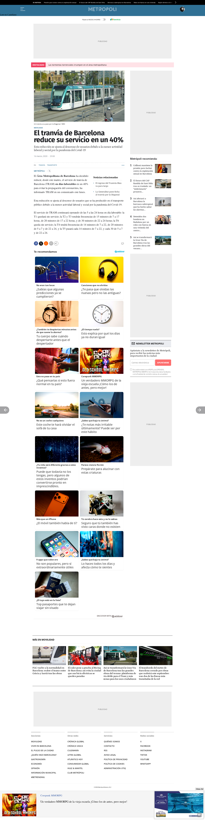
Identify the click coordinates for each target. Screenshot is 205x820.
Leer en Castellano (8, 15)
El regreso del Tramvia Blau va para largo (108, 184)
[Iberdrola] (115, 19)
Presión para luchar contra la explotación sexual (60, 2)
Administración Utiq (115, 768)
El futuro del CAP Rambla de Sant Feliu (92, 2)
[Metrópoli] (102, 9)
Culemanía (73, 750)
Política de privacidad (115, 759)
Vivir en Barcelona (41, 746)
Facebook (145, 746)
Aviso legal (110, 755)
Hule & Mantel (75, 768)
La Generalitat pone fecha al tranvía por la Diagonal (108, 193)
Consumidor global (78, 763)
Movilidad (38, 128)
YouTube (144, 759)
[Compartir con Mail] (51, 243)
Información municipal (43, 772)
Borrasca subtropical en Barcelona (119, 2)
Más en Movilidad (43, 639)
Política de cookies (114, 763)
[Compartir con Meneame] (46, 243)
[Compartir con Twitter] (41, 243)
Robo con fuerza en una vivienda (144, 2)
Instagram (146, 750)
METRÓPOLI (39, 171)
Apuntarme (163, 362)
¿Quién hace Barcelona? (43, 755)
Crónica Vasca (75, 746)
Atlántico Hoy (75, 759)
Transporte (52, 165)
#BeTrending (38, 777)
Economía (36, 763)
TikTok (143, 755)
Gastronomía (38, 759)
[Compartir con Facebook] (36, 243)
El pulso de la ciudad (42, 750)
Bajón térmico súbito (165, 2)
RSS (105, 750)
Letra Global (74, 755)
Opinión (35, 768)
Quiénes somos (112, 741)
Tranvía (42, 165)
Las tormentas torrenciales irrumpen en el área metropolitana (77, 65)
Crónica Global (75, 741)
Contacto (109, 746)
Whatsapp (145, 763)
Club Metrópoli (75, 772)
